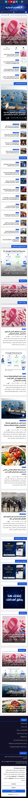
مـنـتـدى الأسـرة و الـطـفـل (21, 740)
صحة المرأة (17, 52)
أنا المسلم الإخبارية (14, 7)
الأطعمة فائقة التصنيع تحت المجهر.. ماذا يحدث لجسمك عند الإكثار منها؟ (12, 207)
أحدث (23, 49)
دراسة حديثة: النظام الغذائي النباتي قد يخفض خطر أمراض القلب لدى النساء (10, 78)
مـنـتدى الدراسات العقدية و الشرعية (19, 747)
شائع (16, 49)
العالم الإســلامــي (16, 67)
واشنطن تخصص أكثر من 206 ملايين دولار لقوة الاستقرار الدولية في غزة (12, 152)
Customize (13, 784)
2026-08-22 (21, 42)
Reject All (14, 787)
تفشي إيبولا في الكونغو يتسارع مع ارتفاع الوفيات (11, 240)
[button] (2, 12)
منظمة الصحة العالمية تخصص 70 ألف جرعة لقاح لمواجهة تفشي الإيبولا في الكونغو (11, 174)
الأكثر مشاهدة (6, 49)
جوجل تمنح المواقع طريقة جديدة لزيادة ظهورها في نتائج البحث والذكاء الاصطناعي (15, 38)
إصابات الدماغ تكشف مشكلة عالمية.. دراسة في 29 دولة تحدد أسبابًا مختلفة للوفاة (12, 182)
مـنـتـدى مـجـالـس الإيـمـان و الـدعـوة (18, 743)
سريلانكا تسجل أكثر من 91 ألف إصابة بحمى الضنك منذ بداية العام (11, 223)
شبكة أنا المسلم (14, 42)
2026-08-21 (21, 273)
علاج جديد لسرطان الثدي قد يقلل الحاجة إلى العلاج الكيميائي (11, 55)
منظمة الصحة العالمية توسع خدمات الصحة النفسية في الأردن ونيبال (11, 232)
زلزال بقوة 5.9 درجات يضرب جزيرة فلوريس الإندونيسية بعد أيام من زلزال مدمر (11, 135)
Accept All (14, 791)
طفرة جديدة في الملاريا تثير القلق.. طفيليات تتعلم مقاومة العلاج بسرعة (11, 190)
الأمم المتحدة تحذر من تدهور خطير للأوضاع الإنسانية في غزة (12, 126)
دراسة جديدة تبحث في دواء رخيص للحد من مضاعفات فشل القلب (11, 215)
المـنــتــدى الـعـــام (22, 733)
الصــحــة (17, 162)
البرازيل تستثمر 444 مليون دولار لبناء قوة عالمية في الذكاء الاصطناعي (14, 269)
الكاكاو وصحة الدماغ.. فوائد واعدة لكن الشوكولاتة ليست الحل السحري (10, 198)
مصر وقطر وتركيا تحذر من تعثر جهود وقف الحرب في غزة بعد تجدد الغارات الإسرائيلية (12, 144)
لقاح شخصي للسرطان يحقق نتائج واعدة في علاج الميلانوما (11, 165)
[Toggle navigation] (13, 12)
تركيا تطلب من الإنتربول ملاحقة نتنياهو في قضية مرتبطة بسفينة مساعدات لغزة (11, 70)
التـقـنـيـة (23, 35)
